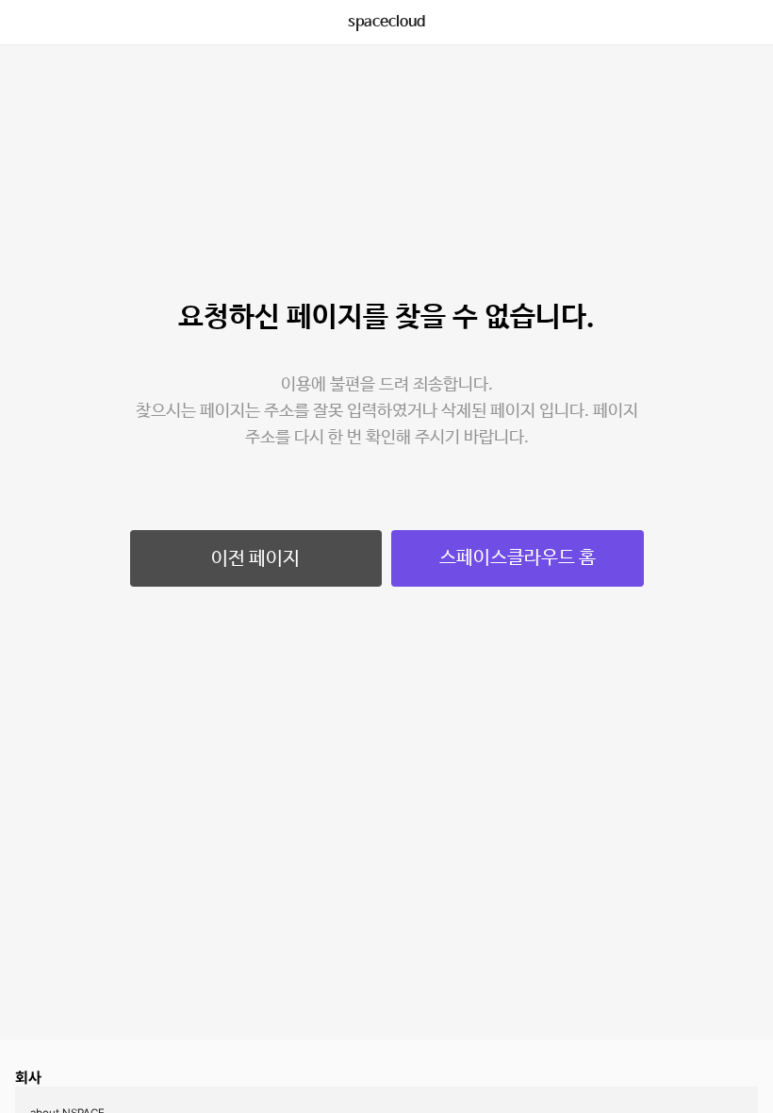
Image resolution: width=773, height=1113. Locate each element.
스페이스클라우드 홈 (517, 558)
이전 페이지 (255, 559)
